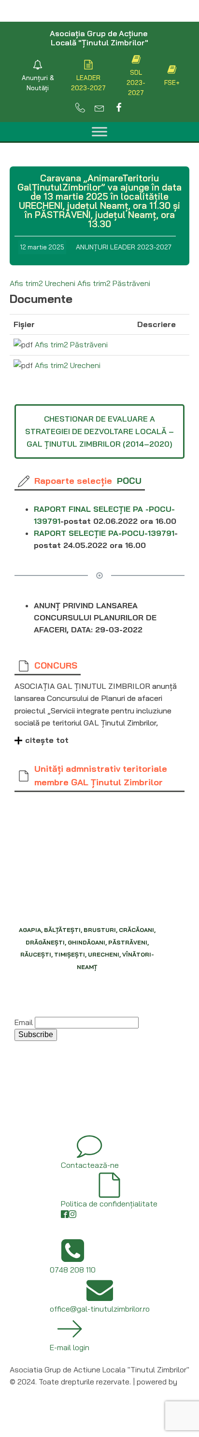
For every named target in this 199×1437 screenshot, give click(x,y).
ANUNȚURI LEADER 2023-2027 (123, 247)
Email (23, 1022)
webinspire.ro (32, 1394)
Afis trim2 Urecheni (42, 283)
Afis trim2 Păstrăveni (113, 283)
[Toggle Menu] (99, 131)
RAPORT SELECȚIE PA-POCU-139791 (104, 533)
